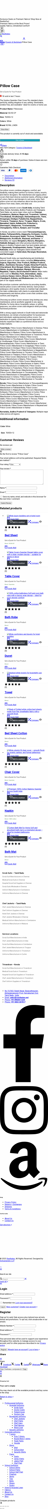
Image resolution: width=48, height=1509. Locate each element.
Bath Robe (11, 617)
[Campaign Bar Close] (2, 28)
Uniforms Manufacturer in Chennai (15, 893)
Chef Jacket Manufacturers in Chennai (16, 907)
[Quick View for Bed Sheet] (40, 522)
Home (2, 42)
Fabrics (8, 1490)
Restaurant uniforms (17, 1416)
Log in (3, 1307)
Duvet (8, 655)
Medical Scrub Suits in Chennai (13, 880)
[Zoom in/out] (1, 1506)
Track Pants (19, 1441)
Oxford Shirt (19, 1450)
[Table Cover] (26, 557)
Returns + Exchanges (13, 1204)
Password (5, 1298)
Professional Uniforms (14, 1403)
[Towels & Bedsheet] (2, 44)
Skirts (11, 1476)
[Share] (6, 1506)
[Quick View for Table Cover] (40, 563)
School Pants (14, 1470)
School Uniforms (11, 1465)
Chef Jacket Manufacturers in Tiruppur (16, 947)
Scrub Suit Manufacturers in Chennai (15, 877)
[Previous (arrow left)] (1, 1508)
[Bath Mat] (26, 832)
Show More (5, 129)
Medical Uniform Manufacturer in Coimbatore (19, 920)
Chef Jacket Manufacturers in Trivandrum (17, 978)
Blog (6, 1496)
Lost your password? (24, 1303)
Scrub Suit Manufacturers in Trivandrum (17, 968)
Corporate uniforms (12, 1432)
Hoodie (17, 1443)
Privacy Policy (10, 1202)
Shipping (8, 1207)
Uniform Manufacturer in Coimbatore (16, 890)
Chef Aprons (19, 1425)
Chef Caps (18, 1423)
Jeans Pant (18, 1461)
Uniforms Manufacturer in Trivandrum (16, 951)
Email (3, 492)
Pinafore (12, 1474)
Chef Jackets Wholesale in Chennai (15, 917)
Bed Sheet (11, 535)
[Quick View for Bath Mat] (40, 839)
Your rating (5, 464)
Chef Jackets (19, 1419)
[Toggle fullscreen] (3, 1506)
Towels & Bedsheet (13, 42)
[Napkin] (26, 791)
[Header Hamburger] (2, 31)
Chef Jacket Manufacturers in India (15, 941)
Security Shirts (20, 1452)
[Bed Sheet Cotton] (0, 44)
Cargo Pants (19, 1459)
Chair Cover (12, 772)
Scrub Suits (18, 1407)
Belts (11, 1481)
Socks (11, 1485)
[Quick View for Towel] (40, 679)
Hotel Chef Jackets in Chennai (13, 914)
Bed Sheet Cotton (16, 733)
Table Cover (12, 576)
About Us (8, 1218)
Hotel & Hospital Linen (14, 1488)
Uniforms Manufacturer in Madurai (15, 924)
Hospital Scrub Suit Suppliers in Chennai (16, 883)
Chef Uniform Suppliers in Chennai (15, 910)
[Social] (24, 1081)
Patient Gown (19, 1412)
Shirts (11, 1445)
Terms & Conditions (13, 1209)
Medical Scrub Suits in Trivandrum (14, 971)
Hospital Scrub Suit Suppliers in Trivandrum (18, 975)
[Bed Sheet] (23, 516)
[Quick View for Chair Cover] (40, 759)
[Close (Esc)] (8, 1506)
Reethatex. (11, 1259)
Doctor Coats (19, 1410)
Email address (6, 1294)
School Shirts (14, 1468)
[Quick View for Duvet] (40, 643)
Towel (8, 692)
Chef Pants (18, 1421)
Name (3, 488)
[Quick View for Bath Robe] (40, 604)
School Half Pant (16, 1472)
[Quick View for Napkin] (40, 798)
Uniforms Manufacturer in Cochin (14, 954)
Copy (24, 1369)
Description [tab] (9, 176)
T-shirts (12, 1434)
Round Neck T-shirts (22, 1439)
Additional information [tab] (13, 178)
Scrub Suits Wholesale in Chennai (14, 886)
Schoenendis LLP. (7, 1261)
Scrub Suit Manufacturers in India (14, 938)
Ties (11, 1479)
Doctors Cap (19, 1414)
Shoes (12, 1483)
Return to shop (6, 1397)
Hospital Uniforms (16, 1405)
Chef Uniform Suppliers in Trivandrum (16, 981)
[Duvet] (3, 44)
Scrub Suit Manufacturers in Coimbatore (17, 944)
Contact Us (9, 1221)
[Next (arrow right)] (3, 1508)
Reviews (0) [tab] (9, 180)
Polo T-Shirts (19, 1436)
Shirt (16, 1448)
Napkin (9, 810)
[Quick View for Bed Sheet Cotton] (40, 720)
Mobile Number (7, 1326)
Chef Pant (18, 1463)
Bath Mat (10, 851)
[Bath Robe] (26, 598)
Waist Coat (18, 1427)
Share (4, 145)
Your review (5, 469)
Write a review (5, 449)
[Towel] (24, 673)
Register (4, 1350)
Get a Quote (20, 140)
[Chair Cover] (26, 752)
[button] (33, 522)
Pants (11, 1454)
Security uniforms (16, 1430)
